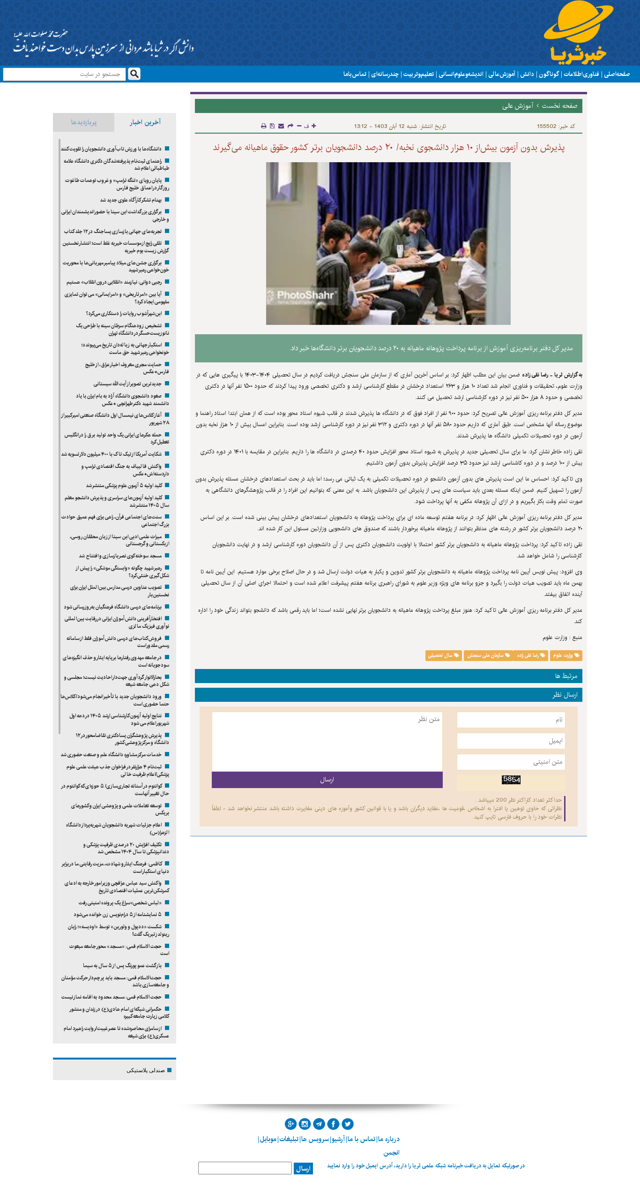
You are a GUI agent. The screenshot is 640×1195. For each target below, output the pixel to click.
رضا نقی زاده (528, 655)
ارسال (303, 1168)
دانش (527, 74)
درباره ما (389, 1139)
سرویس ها (315, 1139)
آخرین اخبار (145, 122)
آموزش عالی (501, 74)
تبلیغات (288, 1139)
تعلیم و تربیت (418, 74)
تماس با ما (354, 74)
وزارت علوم (563, 655)
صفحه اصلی (617, 74)
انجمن (391, 1152)
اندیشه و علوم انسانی (461, 74)
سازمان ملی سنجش (486, 655)
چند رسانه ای (385, 74)
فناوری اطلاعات (581, 74)
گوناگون (549, 74)
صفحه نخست (560, 106)
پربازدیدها (84, 122)
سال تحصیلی (441, 655)
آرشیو (338, 1139)
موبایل (268, 1139)
